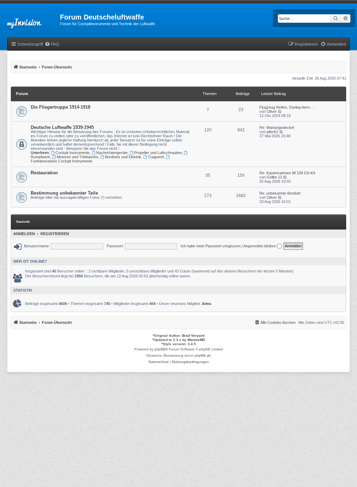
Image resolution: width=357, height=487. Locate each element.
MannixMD (196, 340)
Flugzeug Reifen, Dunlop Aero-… (287, 107)
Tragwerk (156, 157)
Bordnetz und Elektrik (123, 157)
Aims (206, 303)
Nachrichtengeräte (112, 153)
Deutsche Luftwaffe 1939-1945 (62, 127)
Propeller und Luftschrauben (158, 153)
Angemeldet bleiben (260, 246)
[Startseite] (30, 19)
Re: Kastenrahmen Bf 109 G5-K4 (287, 173)
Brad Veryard (193, 335)
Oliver (272, 111)
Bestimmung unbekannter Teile (64, 193)
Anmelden (24, 234)
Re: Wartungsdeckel (276, 127)
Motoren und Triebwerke (77, 157)
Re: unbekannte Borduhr (280, 193)
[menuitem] (52, 44)
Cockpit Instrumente (72, 153)
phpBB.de (203, 355)
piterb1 (272, 132)
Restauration (44, 172)
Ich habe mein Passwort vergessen (211, 246)
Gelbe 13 (274, 177)
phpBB (160, 349)
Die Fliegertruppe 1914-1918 (60, 107)
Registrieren (54, 234)
